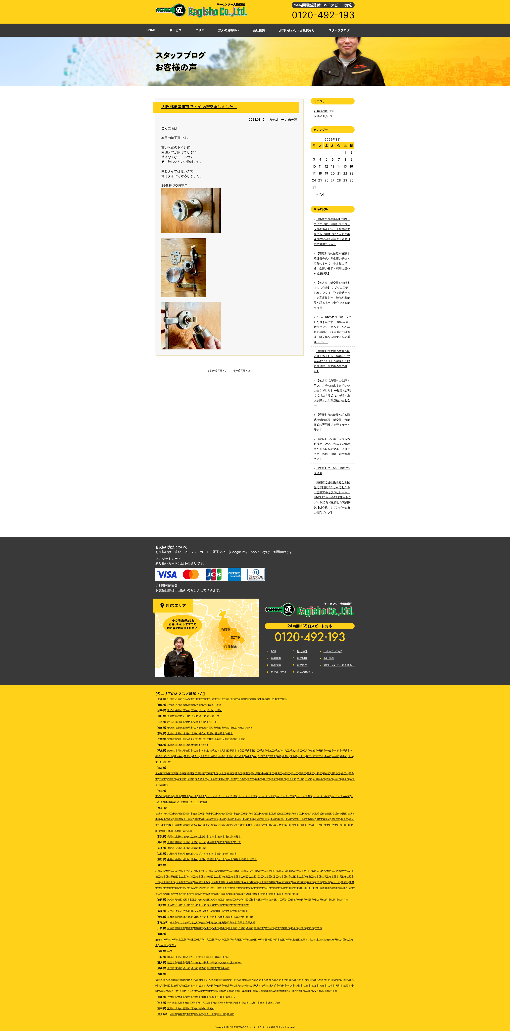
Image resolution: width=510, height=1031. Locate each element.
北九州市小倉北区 (303, 979)
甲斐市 (178, 853)
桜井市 (228, 910)
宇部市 (202, 956)
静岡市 (265, 899)
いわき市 (248, 727)
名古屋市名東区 (222, 876)
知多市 (260, 888)
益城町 (253, 1002)
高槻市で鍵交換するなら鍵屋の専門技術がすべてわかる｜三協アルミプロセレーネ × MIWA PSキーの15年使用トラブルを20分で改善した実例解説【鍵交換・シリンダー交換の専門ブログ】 (332, 497)
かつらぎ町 (184, 922)
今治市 (194, 968)
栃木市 (233, 738)
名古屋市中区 (183, 870)
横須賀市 (335, 819)
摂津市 (302, 928)
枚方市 (235, 637)
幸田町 (308, 888)
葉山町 (288, 824)
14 (339, 166)
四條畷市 (198, 928)
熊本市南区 (227, 1002)
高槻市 (225, 629)
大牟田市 (211, 985)
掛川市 (336, 899)
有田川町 (250, 922)
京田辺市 (238, 916)
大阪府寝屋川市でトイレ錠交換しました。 (199, 106)
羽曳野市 (259, 928)
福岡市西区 (217, 979)
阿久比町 (325, 888)
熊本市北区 (173, 1002)
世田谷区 (335, 773)
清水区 (273, 899)
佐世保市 (172, 996)
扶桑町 (248, 893)
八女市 (291, 985)
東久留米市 (201, 779)
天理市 (199, 910)
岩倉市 (203, 893)
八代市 (276, 1002)
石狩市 (178, 698)
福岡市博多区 (188, 979)
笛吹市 (210, 853)
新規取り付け (278, 671)
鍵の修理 (302, 651)
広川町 (325, 991)
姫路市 (159, 939)
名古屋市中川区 (249, 870)
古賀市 (307, 985)
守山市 (194, 905)
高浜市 (194, 888)
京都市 (171, 916)
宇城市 (269, 1002)
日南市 (210, 1008)
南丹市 (178, 916)
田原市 (292, 888)
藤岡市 (205, 744)
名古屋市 (160, 870)
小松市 (186, 847)
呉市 (169, 951)
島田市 (302, 899)
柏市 (255, 756)
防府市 (210, 956)
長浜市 (171, 905)
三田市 (304, 939)
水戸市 (178, 733)
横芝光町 (311, 756)
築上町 (333, 991)
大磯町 (312, 824)
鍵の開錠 (302, 658)
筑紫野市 (229, 985)
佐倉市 (197, 750)
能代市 (178, 716)
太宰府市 (274, 985)
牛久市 (202, 733)
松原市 (249, 928)
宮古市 (186, 710)
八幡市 (221, 916)
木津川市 (248, 916)
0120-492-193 (323, 14)
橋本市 (173, 922)
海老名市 (197, 824)
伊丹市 (335, 939)
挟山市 (193, 796)
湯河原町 (187, 830)
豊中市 (223, 928)
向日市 (194, 916)
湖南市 (237, 905)
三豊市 (181, 962)
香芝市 (207, 910)
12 (326, 166)
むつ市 (171, 704)
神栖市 (229, 733)
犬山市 (169, 893)
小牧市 (177, 893)
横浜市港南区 (251, 813)
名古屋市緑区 (321, 876)
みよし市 (335, 882)
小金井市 (213, 779)
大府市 (252, 888)
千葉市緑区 (296, 750)
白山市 (202, 847)
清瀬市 (190, 779)
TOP (273, 651)
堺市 (277, 928)
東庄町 (159, 762)
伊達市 (231, 698)
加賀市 (194, 847)
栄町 (279, 756)
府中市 (258, 779)
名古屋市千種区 (169, 876)
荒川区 (174, 773)
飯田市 (253, 859)
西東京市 (181, 779)
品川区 (310, 773)
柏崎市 (186, 836)
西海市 (181, 996)
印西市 (272, 756)
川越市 (201, 796)
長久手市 (227, 888)
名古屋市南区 (284, 882)
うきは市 (192, 991)
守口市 (310, 928)
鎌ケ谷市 (239, 756)
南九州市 (221, 1014)
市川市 (178, 750)
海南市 (233, 922)
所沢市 (185, 796)
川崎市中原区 (262, 819)
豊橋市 (170, 888)
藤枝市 (294, 899)
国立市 (250, 779)
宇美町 (243, 991)
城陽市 (229, 916)
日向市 (178, 1008)
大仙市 (194, 716)
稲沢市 (185, 893)
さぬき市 (225, 962)
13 (332, 166)
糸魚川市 (204, 836)
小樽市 (197, 698)
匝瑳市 (320, 756)
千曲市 (194, 859)
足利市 (226, 738)
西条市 (202, 968)
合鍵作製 (276, 658)
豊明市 (186, 888)
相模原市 (171, 824)
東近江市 (212, 905)
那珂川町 (218, 991)
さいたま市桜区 (181, 802)
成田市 (285, 756)
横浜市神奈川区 (163, 813)
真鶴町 (178, 830)
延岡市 (171, 1008)
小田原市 (268, 824)
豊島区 (238, 773)
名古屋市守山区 (287, 876)
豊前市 (209, 991)
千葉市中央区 (282, 750)
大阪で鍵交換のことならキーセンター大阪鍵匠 (252, 1027)
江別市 (171, 698)
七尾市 (171, 847)
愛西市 (264, 893)
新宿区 (246, 773)
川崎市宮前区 (292, 819)
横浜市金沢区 (236, 813)
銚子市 (167, 762)
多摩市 (274, 779)
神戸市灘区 (190, 939)
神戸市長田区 (234, 939)
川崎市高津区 (277, 819)
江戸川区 (200, 773)
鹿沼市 (202, 738)
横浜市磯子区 (208, 813)
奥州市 (210, 710)
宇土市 (261, 1002)
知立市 (318, 882)
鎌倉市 (344, 819)
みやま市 (173, 991)
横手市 (202, 716)
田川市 (339, 985)
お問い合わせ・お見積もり (339, 665)
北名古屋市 (222, 893)
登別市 (247, 698)
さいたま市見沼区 (247, 796)
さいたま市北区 (266, 796)
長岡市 (171, 836)
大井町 (335, 824)
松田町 (343, 824)
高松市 (215, 962)
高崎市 (171, 744)
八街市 (338, 750)
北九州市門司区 (322, 979)
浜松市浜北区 (202, 899)
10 (314, 166)
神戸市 (167, 939)
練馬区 (278, 773)
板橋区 (230, 773)
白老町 (239, 698)
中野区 (286, 773)
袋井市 (344, 899)
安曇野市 (212, 859)
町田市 (282, 779)
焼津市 (310, 899)
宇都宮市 (172, 738)
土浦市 (171, 733)
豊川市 (162, 888)
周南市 (218, 956)
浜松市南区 (255, 899)
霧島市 (181, 1014)
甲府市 (186, 853)
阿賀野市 (236, 836)
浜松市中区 (242, 899)
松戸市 (306, 750)
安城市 (326, 882)
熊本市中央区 (200, 1002)
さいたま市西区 (304, 796)
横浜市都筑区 (324, 813)
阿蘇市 (237, 1002)
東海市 (244, 888)
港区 (271, 773)
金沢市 (178, 847)
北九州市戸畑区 (179, 985)
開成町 (162, 830)
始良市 (173, 1014)
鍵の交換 (276, 665)
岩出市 (204, 922)
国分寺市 (241, 779)
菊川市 (328, 899)
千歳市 (213, 698)
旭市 (350, 756)
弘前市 (199, 704)
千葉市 (346, 750)
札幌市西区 (266, 698)
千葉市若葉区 (267, 750)
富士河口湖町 (221, 853)
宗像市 (246, 985)
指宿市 (230, 1014)
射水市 (202, 842)
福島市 (178, 727)
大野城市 (256, 985)
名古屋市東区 (218, 882)
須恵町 (291, 991)
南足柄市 (279, 824)
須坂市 (186, 859)
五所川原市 (181, 704)
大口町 (240, 893)
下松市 (226, 956)
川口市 (169, 796)
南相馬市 (188, 727)
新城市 (284, 888)
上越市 (178, 836)
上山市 (213, 721)
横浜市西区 (167, 819)
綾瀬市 (214, 824)
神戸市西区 (278, 939)
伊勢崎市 (196, 744)
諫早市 (197, 996)
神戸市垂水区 (264, 939)
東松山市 (160, 796)
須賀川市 (229, 727)
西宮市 (328, 939)
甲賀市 (245, 905)
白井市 (248, 756)
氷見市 (171, 842)
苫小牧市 (222, 698)
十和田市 (209, 704)
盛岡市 (178, 710)
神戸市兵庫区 (219, 939)
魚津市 (194, 842)
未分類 (292, 119)
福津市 (331, 985)
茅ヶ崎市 (240, 824)
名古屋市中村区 (186, 876)
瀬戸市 (236, 888)
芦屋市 (343, 939)
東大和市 (291, 779)
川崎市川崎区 (234, 819)
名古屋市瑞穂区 (249, 882)
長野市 (178, 859)
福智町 (299, 991)
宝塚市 (320, 939)
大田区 (318, 773)
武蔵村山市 (319, 779)
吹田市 (207, 928)
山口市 (171, 956)
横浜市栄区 (280, 813)
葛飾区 (167, 773)
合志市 (245, 1002)
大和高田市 (218, 910)
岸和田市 (285, 928)
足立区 (159, 773)
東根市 (189, 721)
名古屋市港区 (256, 876)
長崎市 (221, 996)
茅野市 (237, 859)
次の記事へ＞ (242, 371)
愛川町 (296, 824)
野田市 (322, 750)
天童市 (197, 721)
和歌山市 (213, 922)
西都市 (186, 1008)
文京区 (222, 773)
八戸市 (218, 704)
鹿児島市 (198, 1014)
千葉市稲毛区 (237, 750)
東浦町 (316, 888)
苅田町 (251, 991)
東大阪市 (232, 928)
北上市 (202, 710)
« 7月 (320, 194)
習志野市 (188, 750)
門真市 (318, 928)
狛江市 (344, 773)
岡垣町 (259, 991)
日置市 (189, 1014)
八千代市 (205, 756)
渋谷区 (294, 773)
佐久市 (221, 859)
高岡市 (178, 842)
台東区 (182, 773)
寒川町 (304, 824)
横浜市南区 (212, 819)
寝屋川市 (230, 647)
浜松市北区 (188, 899)
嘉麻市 (164, 991)
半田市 (268, 888)
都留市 (233, 853)
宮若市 (201, 991)
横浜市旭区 (179, 813)
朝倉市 (323, 985)
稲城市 (266, 779)
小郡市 (299, 985)
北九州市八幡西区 (263, 979)
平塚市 (222, 824)
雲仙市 (205, 996)
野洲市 (202, 905)
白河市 (238, 727)
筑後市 (347, 985)
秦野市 (249, 824)
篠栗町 (267, 991)
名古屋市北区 (168, 882)
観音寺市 (172, 962)
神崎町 (335, 756)
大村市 (189, 996)
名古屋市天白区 (184, 882)
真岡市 (218, 738)
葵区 (279, 899)
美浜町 (342, 888)
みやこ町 (316, 991)
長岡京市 (204, 916)
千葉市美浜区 (252, 750)
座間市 (206, 824)
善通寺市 (190, 962)
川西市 (312, 939)
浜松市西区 (229, 899)
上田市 (202, 859)
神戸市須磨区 (249, 939)
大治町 (288, 893)
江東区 (209, 773)
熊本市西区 (186, 1002)
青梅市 (164, 784)
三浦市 (162, 824)
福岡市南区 (174, 979)
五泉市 (194, 836)
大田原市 (182, 738)
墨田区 (190, 773)
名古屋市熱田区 (285, 870)
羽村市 (337, 779)
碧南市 (202, 888)
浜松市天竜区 (174, 899)
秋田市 (186, 716)
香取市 (343, 756)
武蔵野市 (171, 779)
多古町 (328, 756)
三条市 (221, 836)
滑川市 (186, 842)
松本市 (229, 859)
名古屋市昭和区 (214, 870)
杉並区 (326, 773)
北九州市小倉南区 (283, 979)
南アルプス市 (198, 853)
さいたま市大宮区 (285, 796)
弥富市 (272, 893)
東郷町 (300, 888)
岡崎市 (310, 882)
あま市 (280, 893)
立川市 (300, 779)
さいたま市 (212, 796)
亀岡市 (186, 916)
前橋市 (178, 744)
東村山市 (223, 779)
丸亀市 (199, 962)
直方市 (315, 985)
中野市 (171, 859)
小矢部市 (212, 842)
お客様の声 (321, 111)
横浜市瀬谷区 (294, 813)
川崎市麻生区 (323, 819)
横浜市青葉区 (193, 813)
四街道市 (206, 750)
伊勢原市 (258, 824)
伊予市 (171, 968)
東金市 (330, 750)
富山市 (237, 842)
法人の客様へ (305, 671)
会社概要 (329, 658)
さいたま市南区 (198, 802)
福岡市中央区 (231, 979)
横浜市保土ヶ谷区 (183, 819)
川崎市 (222, 819)
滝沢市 (171, 710)
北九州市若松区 (340, 979)
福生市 (345, 779)
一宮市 (350, 888)
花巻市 (194, 710)
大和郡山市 (189, 910)
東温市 (178, 968)
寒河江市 (180, 721)
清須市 (211, 893)
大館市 (171, 716)
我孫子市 (263, 756)
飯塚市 (202, 985)
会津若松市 (210, 727)
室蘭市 (255, 698)
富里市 (187, 756)
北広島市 (188, 698)
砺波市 (221, 842)
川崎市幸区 (248, 819)
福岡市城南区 (246, 979)
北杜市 (171, 853)
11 (320, 166)
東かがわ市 (236, 962)
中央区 (265, 773)
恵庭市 (205, 698)
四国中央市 (224, 968)
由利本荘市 (213, 716)
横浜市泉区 (222, 813)
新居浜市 (212, 968)
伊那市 (245, 859)
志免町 (227, 991)
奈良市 (171, 910)
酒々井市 (178, 756)
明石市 (172, 945)
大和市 (188, 824)
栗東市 (229, 905)
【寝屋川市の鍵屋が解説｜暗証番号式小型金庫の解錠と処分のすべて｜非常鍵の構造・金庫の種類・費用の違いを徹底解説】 (332, 263)
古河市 (186, 733)
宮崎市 (194, 1008)
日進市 (218, 888)
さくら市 (193, 738)
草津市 (221, 905)
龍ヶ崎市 (220, 733)
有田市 (241, 922)
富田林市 (269, 928)
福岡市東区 (161, 979)
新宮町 (307, 991)
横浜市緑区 (200, 819)
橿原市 (244, 910)
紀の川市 (195, 922)
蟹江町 (296, 893)
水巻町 (275, 991)
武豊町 (334, 888)
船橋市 (171, 750)
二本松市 (198, 727)
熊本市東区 (214, 1002)
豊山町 (232, 893)
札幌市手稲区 (280, 698)
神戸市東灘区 (292, 939)
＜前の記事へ (216, 371)
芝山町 (293, 756)
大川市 (182, 991)
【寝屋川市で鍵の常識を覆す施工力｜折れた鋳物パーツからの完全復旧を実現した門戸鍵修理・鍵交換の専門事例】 (332, 361)
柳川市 (265, 985)
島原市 (213, 996)
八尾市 (241, 928)
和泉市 (294, 928)
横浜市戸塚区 (309, 813)
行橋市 (283, 985)
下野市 (241, 738)
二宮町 (320, 824)
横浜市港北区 (266, 813)
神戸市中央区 (204, 939)
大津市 (186, 905)
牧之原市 (319, 899)
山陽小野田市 (190, 956)
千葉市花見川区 (220, 750)
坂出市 (207, 962)
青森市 (191, 704)
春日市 (220, 985)
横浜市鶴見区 (339, 813)
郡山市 (220, 727)
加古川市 (163, 945)
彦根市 (178, 905)
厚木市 (180, 824)
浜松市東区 (216, 899)
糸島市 (238, 985)
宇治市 (213, 916)
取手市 (210, 733)
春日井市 (160, 893)
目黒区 (302, 773)
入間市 (177, 796)
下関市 (178, 956)
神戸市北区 (177, 939)
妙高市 (213, 836)
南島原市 (230, 996)
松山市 (186, 968)
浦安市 (214, 756)
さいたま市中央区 (340, 796)
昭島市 (329, 779)
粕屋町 (235, 991)
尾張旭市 (194, 893)
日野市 (308, 779)
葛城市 (236, 910)
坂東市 (194, 733)
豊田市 (210, 888)
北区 (216, 773)
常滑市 (276, 888)
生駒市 (178, 910)
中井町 (328, 824)
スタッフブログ (333, 651)
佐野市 (210, 738)
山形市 (205, 721)
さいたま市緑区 (321, 796)
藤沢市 (230, 824)
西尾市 (344, 882)
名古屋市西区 (319, 870)
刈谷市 (178, 888)
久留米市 (193, 985)
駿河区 (286, 899)
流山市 (314, 750)
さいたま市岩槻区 (227, 796)
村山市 (171, 721)
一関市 (218, 710)
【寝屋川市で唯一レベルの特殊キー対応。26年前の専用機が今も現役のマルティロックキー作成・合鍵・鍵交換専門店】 (332, 449)
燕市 (228, 836)
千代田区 (256, 773)
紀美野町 (224, 922)
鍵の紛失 (302, 665)
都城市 (202, 1008)
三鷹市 (162, 779)
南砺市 (229, 842)
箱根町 (170, 830)
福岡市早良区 (203, 979)
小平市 (232, 779)
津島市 (256, 893)
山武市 (301, 756)
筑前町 (283, 991)
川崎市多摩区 (307, 819)
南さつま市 (210, 1014)
